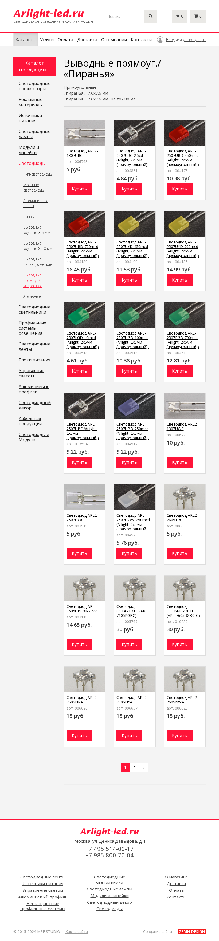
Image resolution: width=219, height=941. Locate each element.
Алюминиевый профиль (43, 896)
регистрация (194, 39)
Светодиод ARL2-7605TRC (182, 517)
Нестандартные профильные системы (42, 906)
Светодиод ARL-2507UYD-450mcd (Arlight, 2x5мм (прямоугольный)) (132, 248)
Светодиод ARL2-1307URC (82, 153)
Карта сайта (76, 931)
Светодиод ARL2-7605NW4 (182, 699)
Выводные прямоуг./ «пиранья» (32, 280)
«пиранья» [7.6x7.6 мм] (87, 93)
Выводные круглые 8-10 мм (37, 246)
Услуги (47, 40)
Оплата (65, 40)
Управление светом (31, 373)
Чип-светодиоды (38, 174)
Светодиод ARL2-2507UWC (82, 517)
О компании (114, 40)
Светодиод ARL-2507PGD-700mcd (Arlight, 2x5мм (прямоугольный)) (183, 340)
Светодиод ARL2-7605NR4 (82, 699)
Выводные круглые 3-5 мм (36, 230)
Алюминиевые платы (35, 203)
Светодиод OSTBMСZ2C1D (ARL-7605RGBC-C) (183, 611)
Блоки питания (34, 360)
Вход (170, 39)
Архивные (32, 296)
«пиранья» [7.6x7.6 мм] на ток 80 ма (99, 98)
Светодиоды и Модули (34, 437)
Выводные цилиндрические (37, 261)
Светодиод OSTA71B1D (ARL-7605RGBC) (132, 611)
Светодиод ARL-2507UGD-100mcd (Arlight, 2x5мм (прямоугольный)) (132, 340)
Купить (79, 189)
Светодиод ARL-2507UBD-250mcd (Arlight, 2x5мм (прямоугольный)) (132, 431)
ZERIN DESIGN (192, 931)
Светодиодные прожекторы (34, 86)
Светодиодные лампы (34, 134)
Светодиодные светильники (34, 309)
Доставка (87, 40)
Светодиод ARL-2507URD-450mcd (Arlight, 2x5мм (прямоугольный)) (183, 157)
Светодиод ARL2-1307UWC (182, 426)
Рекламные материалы (30, 102)
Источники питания (30, 118)
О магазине (176, 876)
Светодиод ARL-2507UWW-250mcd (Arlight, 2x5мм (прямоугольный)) (133, 522)
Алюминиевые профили (34, 389)
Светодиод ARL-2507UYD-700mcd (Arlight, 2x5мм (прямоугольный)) (183, 248)
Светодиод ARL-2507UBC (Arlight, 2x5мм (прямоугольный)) (83, 431)
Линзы (28, 216)
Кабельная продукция (30, 421)
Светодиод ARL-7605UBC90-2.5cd (82, 608)
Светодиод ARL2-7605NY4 (132, 699)
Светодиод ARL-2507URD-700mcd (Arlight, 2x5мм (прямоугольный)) (83, 248)
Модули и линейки (29, 150)
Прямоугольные (80, 87)
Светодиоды (32, 163)
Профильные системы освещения (32, 328)
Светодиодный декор (35, 405)
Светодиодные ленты (34, 346)
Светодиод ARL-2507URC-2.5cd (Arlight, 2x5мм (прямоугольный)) (132, 157)
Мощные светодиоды (34, 187)
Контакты (141, 40)
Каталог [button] (24, 40)
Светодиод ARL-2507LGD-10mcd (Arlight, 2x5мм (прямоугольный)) (83, 340)
